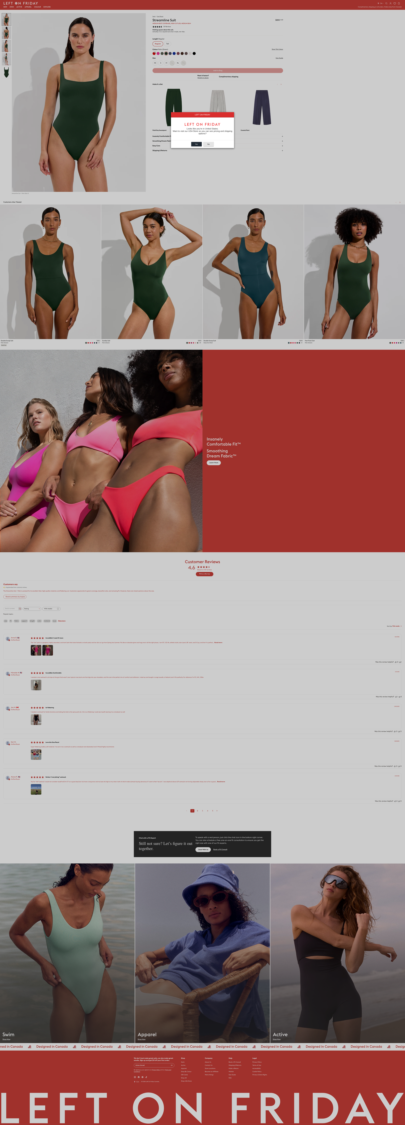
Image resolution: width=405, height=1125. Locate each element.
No (208, 144)
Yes (196, 144)
